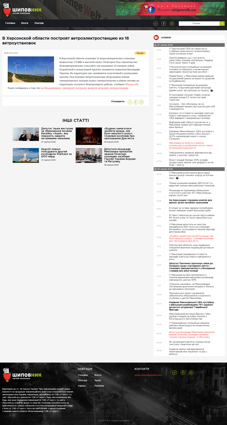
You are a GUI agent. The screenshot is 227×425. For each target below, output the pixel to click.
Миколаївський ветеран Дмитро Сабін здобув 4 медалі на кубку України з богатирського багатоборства (189, 316)
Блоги (24, 23)
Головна (10, 23)
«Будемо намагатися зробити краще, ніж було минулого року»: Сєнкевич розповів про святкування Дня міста (119, 134)
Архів (98, 380)
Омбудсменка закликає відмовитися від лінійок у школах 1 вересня (190, 154)
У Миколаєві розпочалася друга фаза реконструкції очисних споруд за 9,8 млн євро (191, 175)
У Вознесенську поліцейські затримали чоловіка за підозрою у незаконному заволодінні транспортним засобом (190, 69)
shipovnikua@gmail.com (148, 375)
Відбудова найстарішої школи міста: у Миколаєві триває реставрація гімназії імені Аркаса (189, 124)
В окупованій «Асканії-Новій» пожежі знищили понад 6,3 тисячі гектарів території (189, 97)
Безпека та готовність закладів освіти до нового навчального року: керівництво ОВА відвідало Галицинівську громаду (191, 115)
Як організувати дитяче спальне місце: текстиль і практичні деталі (190, 343)
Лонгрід (39, 23)
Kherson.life (131, 84)
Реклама (99, 386)
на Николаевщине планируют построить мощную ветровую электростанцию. (84, 87)
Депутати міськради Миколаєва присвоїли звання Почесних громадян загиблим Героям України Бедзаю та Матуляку (120, 155)
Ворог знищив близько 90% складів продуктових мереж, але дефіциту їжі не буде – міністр (191, 162)
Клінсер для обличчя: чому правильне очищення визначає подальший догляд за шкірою (191, 247)
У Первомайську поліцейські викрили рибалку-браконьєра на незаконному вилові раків (189, 325)
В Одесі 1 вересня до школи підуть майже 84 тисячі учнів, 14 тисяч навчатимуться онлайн (191, 218)
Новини (166, 38)
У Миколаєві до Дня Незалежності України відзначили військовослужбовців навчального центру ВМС (191, 277)
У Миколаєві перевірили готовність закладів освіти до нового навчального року (190, 256)
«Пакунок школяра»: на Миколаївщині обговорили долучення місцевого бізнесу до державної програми (191, 286)
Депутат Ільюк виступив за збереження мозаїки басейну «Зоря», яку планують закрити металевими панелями (57, 134)
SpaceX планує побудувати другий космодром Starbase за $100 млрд (56, 153)
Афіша (82, 386)
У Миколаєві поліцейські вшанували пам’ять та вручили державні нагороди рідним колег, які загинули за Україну (190, 87)
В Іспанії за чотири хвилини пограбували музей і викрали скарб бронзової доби (191, 209)
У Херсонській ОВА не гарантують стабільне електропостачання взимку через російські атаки (189, 51)
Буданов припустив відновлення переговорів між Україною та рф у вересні (188, 351)
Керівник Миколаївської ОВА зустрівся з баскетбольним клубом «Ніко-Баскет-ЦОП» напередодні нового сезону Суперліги (191, 135)
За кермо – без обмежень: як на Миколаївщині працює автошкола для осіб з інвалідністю (192, 106)
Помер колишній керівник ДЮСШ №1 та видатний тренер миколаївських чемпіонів (192, 184)
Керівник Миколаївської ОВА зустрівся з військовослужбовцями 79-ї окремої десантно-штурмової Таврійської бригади (191, 306)
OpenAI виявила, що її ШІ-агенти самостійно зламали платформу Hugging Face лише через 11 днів (191, 60)
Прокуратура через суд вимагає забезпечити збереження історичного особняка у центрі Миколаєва (190, 295)
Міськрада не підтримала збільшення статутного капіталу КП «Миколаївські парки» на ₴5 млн (190, 193)
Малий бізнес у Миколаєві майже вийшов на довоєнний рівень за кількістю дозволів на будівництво (191, 78)
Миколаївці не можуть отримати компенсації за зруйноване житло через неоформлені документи (191, 145)
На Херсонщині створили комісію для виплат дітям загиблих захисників (190, 201)
